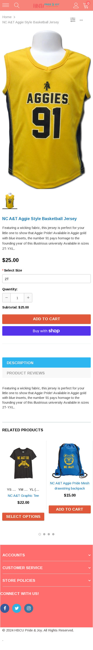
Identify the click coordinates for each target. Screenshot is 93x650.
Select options (23, 516)
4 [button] (53, 534)
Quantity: (9, 289)
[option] (46, 109)
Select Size (12, 270)
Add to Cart (46, 319)
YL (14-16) (35, 489)
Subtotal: (9, 307)
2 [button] (44, 534)
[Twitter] (16, 608)
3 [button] (49, 534)
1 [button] (40, 534)
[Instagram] (28, 608)
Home (7, 17)
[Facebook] (4, 608)
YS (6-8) (12, 489)
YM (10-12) (23, 489)
